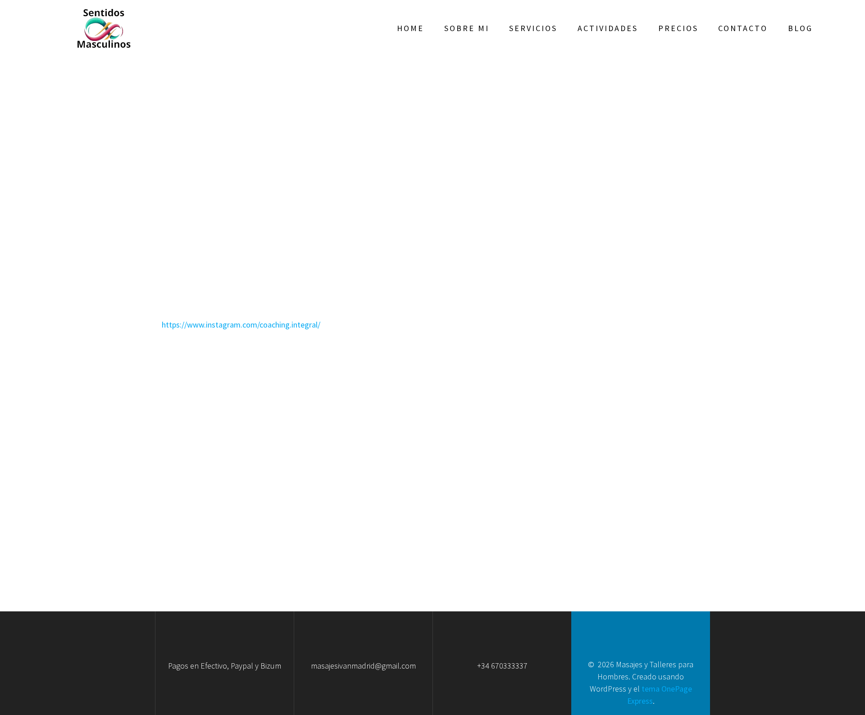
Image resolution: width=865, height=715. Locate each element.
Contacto (743, 28)
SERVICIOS (533, 28)
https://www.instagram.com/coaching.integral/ (241, 324)
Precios (678, 28)
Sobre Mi (466, 28)
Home (410, 28)
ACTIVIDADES (608, 28)
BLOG (800, 28)
